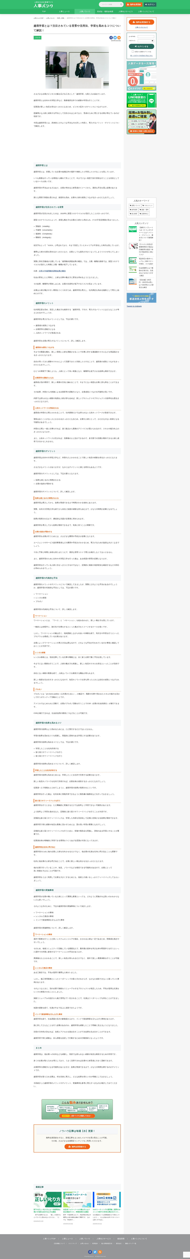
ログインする (143, 46)
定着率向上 (145, 213)
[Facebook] (111, 37)
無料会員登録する (79, 1147)
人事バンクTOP (38, 18)
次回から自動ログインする (143, 51)
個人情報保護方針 (106, 1243)
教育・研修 (60, 18)
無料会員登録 (135, 4)
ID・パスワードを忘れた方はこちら (141, 55)
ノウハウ (37, 37)
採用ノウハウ (136, 205)
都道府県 (120, 1239)
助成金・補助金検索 (105, 11)
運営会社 (119, 1243)
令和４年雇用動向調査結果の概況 (52, 271)
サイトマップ (72, 1243)
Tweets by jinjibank (134, 306)
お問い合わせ (84, 1243)
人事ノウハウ (84, 11)
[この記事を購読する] (119, 37)
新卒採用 (134, 209)
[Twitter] (115, 37)
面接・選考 (145, 209)
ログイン (151, 4)
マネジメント (148, 205)
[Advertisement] (77, 146)
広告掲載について (59, 1243)
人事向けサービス (126, 11)
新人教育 (134, 213)
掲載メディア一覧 (130, 1243)
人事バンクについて (146, 11)
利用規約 (95, 1243)
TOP (44, 11)
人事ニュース (64, 11)
